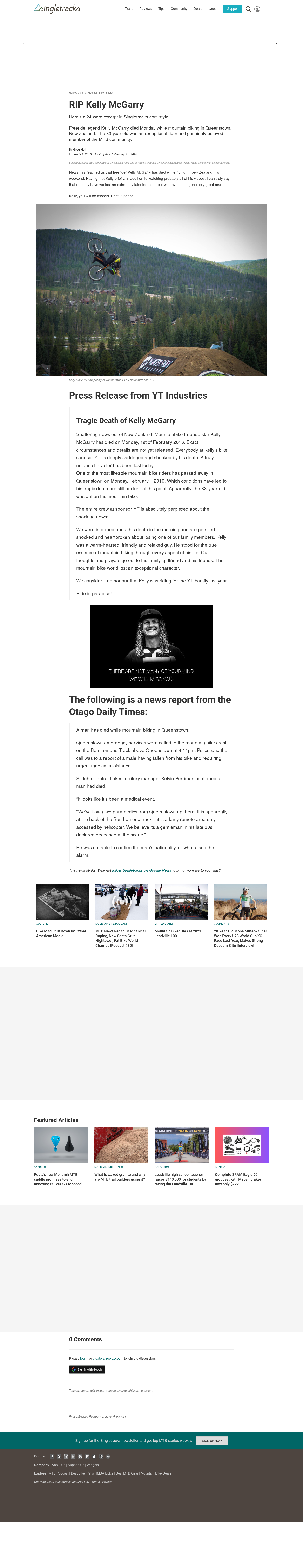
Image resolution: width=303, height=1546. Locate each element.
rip (141, 1390)
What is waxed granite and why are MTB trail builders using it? (119, 1176)
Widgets (93, 1464)
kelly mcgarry (98, 1390)
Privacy (107, 1481)
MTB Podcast (58, 1473)
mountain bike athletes (123, 1390)
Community (179, 9)
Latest (212, 9)
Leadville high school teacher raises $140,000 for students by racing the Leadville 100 (180, 1179)
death (84, 1390)
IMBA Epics (104, 1473)
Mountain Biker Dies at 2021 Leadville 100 (178, 933)
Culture (82, 92)
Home (72, 92)
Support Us (76, 1464)
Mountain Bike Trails (108, 1167)
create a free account (108, 1358)
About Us (58, 1464)
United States (164, 923)
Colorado (162, 1167)
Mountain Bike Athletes (101, 92)
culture (148, 1390)
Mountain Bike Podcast (111, 923)
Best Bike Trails (82, 1473)
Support (233, 9)
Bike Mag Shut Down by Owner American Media (61, 933)
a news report (165, 699)
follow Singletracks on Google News (141, 870)
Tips (161, 9)
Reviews (145, 9)
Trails (129, 9)
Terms (96, 1481)
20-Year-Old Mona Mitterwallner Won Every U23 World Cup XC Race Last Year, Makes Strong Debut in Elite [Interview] (240, 938)
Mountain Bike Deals (156, 1473)
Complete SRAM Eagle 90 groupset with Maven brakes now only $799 (238, 1179)
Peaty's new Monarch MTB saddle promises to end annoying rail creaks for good (58, 1179)
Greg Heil (79, 149)
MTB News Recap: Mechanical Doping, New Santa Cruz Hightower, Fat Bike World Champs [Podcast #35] (120, 938)
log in (84, 1358)
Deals (198, 9)
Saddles (40, 1167)
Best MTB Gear (127, 1473)
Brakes (220, 1167)
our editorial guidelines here (213, 162)
